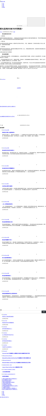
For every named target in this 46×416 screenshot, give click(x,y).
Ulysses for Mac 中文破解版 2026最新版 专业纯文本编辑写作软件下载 (16, 353)
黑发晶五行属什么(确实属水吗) (8, 132)
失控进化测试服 (5, 376)
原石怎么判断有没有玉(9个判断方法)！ (10, 389)
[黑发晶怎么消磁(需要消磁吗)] (4, 314)
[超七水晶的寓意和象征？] (4, 255)
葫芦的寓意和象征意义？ (7, 328)
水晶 (3, 4)
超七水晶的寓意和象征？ (7, 257)
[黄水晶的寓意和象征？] (4, 273)
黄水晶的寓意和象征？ (6, 275)
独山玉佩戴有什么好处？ (7, 379)
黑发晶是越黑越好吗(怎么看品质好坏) (9, 293)
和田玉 (3, 7)
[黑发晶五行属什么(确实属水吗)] (4, 129)
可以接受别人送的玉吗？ (7, 384)
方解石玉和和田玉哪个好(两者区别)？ (9, 378)
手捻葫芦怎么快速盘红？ (7, 346)
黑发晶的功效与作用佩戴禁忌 (8, 322)
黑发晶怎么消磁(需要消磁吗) (8, 316)
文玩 (3, 393)
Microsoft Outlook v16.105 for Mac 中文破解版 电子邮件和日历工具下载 (16, 362)
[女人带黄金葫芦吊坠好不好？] (4, 332)
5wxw (1, 31)
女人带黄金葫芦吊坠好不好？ (8, 334)
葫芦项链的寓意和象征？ (7, 340)
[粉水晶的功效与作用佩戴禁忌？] (4, 165)
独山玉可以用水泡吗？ (6, 381)
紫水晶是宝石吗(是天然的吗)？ (8, 150)
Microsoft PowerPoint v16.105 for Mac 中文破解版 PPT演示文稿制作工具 (16, 357)
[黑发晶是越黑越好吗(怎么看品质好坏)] (4, 291)
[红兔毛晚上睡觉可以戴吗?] (4, 183)
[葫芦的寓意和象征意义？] (4, 326)
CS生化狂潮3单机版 (6, 371)
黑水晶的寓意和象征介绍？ (7, 221)
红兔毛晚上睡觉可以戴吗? (7, 186)
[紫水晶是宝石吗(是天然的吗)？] (4, 147)
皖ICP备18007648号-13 (4, 397)
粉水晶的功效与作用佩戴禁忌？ (8, 168)
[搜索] (36, 21)
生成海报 (19, 87)
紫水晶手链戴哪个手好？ (7, 239)
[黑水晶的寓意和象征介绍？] (4, 219)
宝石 (3, 3)
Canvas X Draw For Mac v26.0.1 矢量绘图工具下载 (12, 367)
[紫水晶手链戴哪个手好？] (4, 237)
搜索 (1, 309)
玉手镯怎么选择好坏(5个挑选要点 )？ (9, 388)
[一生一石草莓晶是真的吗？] (4, 201)
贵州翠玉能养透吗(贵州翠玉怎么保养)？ (10, 385)
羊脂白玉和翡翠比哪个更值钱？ (8, 382)
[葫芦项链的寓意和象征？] (4, 338)
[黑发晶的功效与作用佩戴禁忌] (4, 320)
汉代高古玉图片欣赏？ (6, 383)
